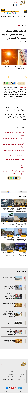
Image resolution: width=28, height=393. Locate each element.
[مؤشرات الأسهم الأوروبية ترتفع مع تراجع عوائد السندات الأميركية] (20, 247)
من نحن (23, 372)
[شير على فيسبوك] (14, 83)
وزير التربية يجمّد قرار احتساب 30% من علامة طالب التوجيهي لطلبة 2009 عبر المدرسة (9, 296)
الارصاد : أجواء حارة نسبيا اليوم (16, 156)
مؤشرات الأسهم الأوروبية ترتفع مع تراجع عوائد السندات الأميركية (21, 254)
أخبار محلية (24, 16)
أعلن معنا (23, 382)
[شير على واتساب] (7, 83)
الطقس (9, 16)
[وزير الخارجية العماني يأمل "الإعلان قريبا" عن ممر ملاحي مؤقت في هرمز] (20, 217)
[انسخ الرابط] (4, 83)
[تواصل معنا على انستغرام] (13, 13)
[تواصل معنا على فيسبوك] (7, 13)
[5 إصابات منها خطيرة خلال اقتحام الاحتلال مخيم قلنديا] (7, 203)
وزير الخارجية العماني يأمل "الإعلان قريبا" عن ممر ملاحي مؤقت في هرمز (21, 224)
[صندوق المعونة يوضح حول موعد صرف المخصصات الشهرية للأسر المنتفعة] (18, 332)
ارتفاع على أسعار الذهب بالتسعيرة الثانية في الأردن (9, 305)
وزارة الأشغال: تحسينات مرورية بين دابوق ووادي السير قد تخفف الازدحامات (8, 254)
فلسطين (10, 206)
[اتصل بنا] (4, 13)
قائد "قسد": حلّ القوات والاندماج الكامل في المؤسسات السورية (8, 224)
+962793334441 (9, 374)
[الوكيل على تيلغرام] (19, 388)
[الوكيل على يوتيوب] (12, 388)
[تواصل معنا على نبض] (15, 13)
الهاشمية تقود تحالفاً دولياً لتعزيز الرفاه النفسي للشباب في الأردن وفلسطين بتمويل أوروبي (8, 239)
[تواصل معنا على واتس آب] (10, 13)
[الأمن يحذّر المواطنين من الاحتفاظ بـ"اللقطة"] (18, 278)
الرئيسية (24, 25)
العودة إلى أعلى (5, 364)
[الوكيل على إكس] (9, 388)
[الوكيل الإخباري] (22, 3)
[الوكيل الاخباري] (22, 364)
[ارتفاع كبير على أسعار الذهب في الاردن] (18, 341)
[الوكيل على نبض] (21, 388)
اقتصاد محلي (16, 16)
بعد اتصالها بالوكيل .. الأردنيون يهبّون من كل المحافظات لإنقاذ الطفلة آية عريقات (9, 314)
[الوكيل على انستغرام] (16, 388)
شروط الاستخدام (21, 379)
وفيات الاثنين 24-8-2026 (9, 323)
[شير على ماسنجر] (9, 83)
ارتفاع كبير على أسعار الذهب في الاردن (9, 340)
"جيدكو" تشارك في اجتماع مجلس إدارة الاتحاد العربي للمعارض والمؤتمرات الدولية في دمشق (21, 210)
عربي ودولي (22, 221)
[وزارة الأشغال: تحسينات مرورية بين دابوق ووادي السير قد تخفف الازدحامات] (7, 247)
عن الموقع (23, 374)
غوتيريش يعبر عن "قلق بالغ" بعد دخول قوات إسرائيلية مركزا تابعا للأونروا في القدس (21, 239)
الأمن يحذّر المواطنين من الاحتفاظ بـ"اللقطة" (9, 278)
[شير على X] (12, 83)
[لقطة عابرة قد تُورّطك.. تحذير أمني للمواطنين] (18, 287)
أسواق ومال (22, 250)
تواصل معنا (22, 377)
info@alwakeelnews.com (8, 379)
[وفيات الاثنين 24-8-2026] (18, 323)
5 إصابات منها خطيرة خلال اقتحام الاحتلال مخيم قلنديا (8, 210)
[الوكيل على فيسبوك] (7, 388)
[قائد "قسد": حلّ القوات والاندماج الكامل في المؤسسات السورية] (7, 217)
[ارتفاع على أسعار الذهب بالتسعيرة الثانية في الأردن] (18, 305)
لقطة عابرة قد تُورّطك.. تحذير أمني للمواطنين (9, 287)
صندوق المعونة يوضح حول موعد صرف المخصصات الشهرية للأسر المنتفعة (9, 332)
